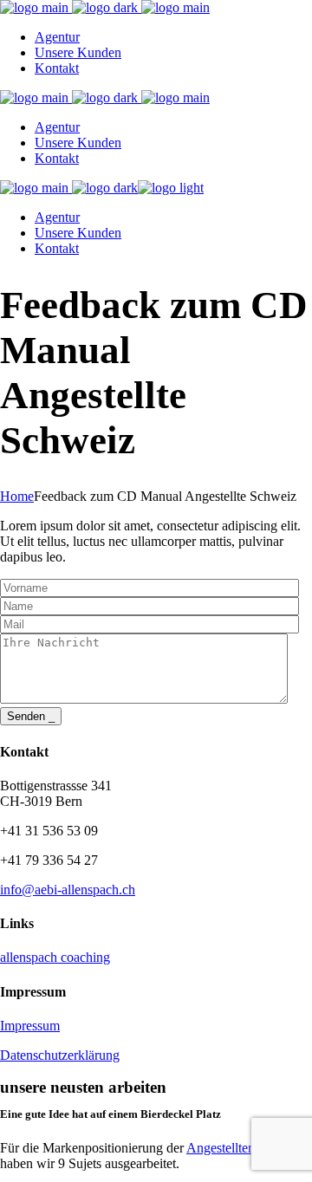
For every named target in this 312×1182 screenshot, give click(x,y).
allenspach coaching (55, 957)
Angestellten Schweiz (245, 1147)
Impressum (30, 1025)
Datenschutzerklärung (60, 1055)
